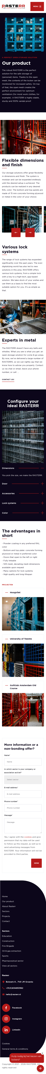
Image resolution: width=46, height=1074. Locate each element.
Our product (8, 901)
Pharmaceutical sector (13, 961)
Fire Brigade (8, 946)
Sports (5, 956)
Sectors (5, 911)
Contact (6, 921)
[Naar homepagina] (14, 6)
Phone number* (11, 801)
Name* (7, 755)
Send (36, 863)
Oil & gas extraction (11, 951)
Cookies (6, 1043)
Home (5, 896)
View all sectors (9, 966)
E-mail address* (11, 787)
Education (7, 936)
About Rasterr (9, 906)
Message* (8, 815)
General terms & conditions (15, 1049)
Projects (6, 916)
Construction (8, 941)
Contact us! (8, 380)
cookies (28, 837)
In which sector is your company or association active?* (20, 771)
